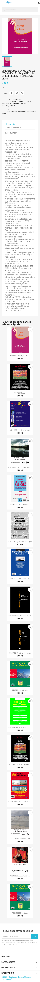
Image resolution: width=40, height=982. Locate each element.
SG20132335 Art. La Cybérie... (20, 653)
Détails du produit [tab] (14, 128)
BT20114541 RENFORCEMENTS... (20, 802)
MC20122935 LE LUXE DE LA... (20, 876)
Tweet (17, 93)
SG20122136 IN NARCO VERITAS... (20, 616)
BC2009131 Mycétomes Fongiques (20, 542)
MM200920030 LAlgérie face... (20, 356)
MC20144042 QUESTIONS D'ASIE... (20, 467)
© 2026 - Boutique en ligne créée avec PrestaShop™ (16, 978)
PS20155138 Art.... (20, 393)
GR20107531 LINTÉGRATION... (20, 579)
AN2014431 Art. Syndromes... (20, 430)
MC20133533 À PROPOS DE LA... (20, 839)
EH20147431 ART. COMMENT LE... (20, 727)
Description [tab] (11, 124)
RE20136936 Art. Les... (20, 913)
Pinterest (22, 93)
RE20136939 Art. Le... (20, 690)
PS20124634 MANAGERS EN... (20, 764)
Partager (11, 93)
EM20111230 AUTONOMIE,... (20, 504)
